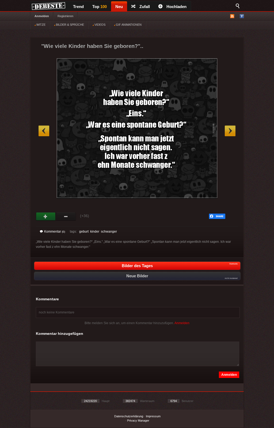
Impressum (153, 416)
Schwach (66, 216)
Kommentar (54, 231)
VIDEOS (99, 24)
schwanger (109, 231)
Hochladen (176, 6)
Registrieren (65, 16)
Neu (119, 6)
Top (99, 6)
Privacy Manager (138, 420)
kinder (94, 231)
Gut (46, 216)
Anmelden (42, 16)
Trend (78, 6)
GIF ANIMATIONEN (128, 24)
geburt (84, 231)
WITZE (40, 24)
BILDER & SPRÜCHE (69, 24)
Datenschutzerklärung (128, 416)
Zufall (144, 6)
